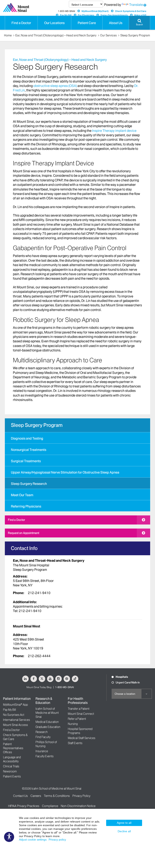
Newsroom (10, 771)
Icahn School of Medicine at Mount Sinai (47, 713)
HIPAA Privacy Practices (23, 806)
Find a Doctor (16, 520)
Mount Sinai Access (15, 725)
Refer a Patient (77, 719)
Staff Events (75, 743)
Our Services (108, 35)
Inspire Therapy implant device (114, 131)
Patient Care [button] (87, 23)
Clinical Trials (11, 766)
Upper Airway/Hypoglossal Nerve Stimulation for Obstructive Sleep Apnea (65, 472)
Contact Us (20, 796)
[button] (139, 23)
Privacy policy (57, 839)
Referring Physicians (26, 506)
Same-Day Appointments (114, 15)
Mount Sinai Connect (81, 714)
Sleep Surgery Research (29, 484)
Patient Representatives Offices (13, 748)
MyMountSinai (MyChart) (95, 11)
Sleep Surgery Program (135, 35)
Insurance (42, 751)
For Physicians (86, 15)
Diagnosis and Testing (27, 438)
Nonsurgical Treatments (28, 450)
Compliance (50, 806)
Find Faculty (43, 737)
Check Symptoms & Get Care (130, 11)
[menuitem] (77, 437)
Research (42, 732)
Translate (136, 5)
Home (8, 35)
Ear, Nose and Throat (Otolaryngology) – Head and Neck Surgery (55, 35)
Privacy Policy (81, 796)
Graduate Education (48, 727)
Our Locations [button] (54, 23)
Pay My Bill (65, 15)
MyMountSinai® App (15, 704)
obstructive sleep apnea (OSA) (55, 86)
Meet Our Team (22, 495)
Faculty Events (44, 756)
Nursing (73, 724)
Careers (35, 796)
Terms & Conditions (57, 796)
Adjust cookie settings (33, 839)
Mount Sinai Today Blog (38, 687)
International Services (16, 720)
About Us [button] (115, 23)
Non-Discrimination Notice (78, 806)
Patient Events (12, 776)
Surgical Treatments (26, 461)
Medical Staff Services (81, 738)
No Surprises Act (13, 715)
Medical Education (47, 722)
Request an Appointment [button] (23, 533)
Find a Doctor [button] (21, 23)
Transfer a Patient (78, 709)
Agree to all (124, 822)
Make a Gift (140, 15)
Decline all (124, 831)
